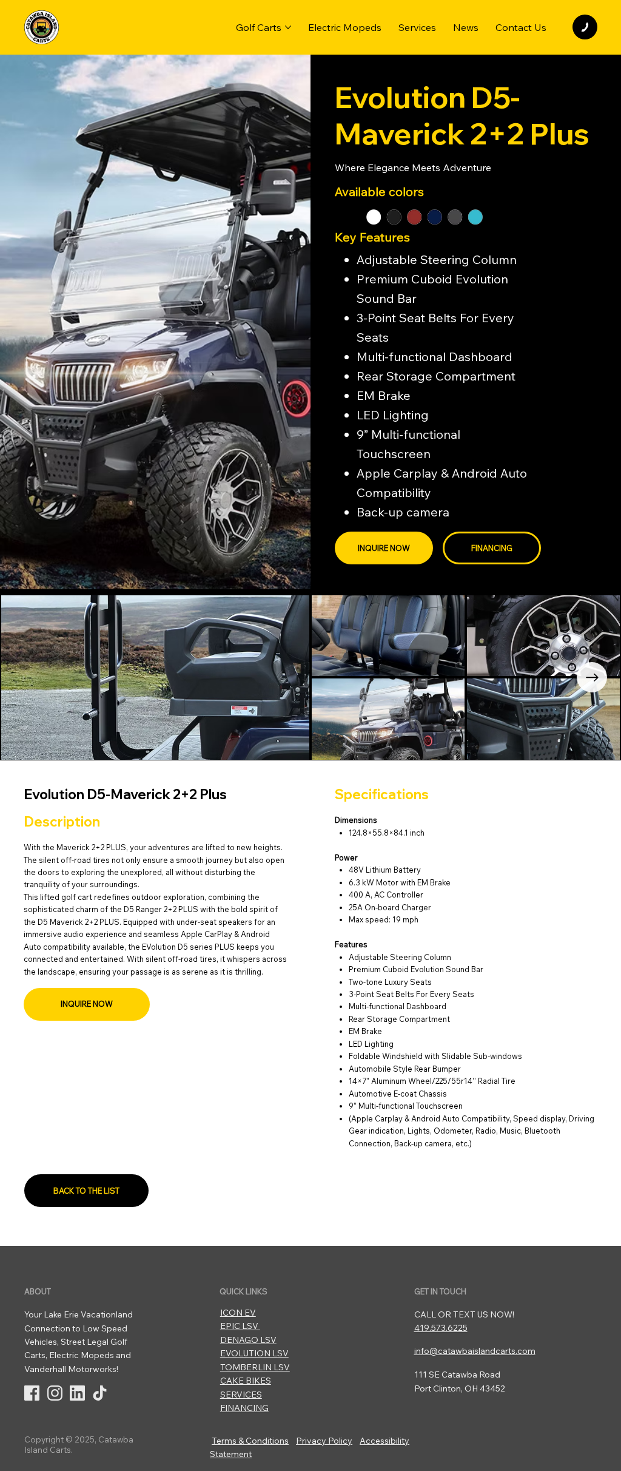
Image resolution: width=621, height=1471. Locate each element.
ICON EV (238, 1312)
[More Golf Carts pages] (288, 27)
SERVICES (241, 1394)
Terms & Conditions (250, 1440)
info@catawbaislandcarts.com (474, 1350)
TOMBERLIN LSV (255, 1367)
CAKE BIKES (245, 1380)
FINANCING (244, 1407)
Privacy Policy (324, 1440)
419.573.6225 (441, 1327)
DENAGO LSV (248, 1339)
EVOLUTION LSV (254, 1353)
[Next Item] (592, 677)
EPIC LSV (240, 1326)
